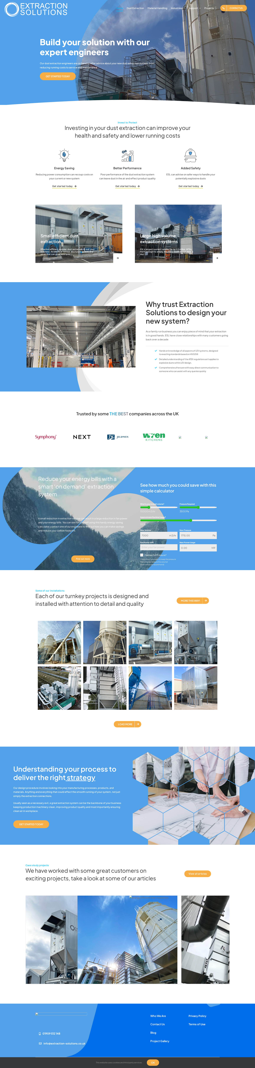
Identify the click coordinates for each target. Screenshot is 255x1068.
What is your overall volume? (152, 504)
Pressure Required (187, 504)
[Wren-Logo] (154, 433)
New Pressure (185, 530)
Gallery (75, 958)
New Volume (145, 530)
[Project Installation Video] (179, 898)
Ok (153, 1062)
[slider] (148, 507)
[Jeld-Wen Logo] (118, 434)
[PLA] (212, 437)
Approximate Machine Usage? (153, 517)
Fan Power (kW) (147, 542)
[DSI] (185, 437)
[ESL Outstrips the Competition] (76, 962)
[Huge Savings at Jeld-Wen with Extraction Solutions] (127, 962)
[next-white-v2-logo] (82, 427)
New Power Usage (187, 542)
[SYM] (46, 433)
